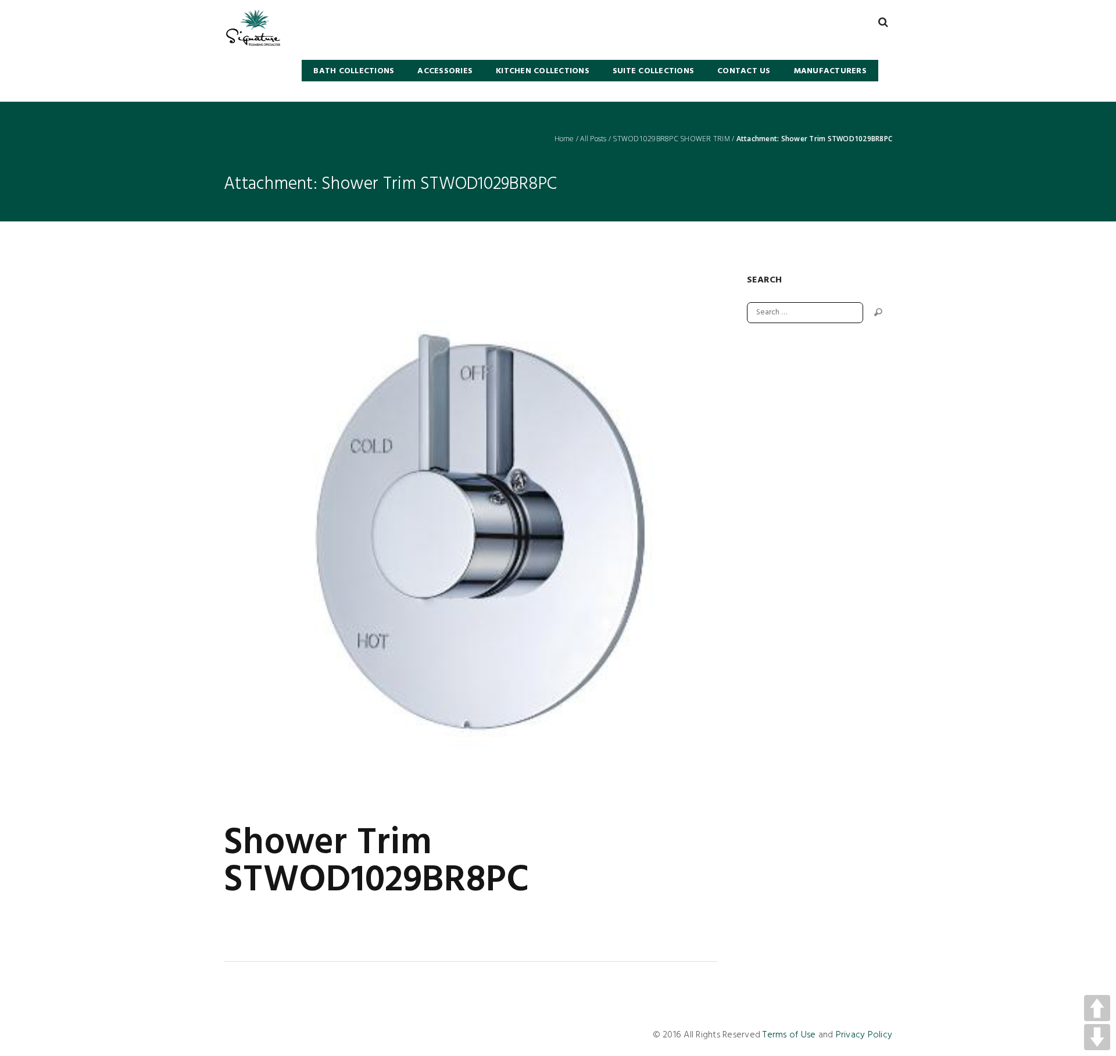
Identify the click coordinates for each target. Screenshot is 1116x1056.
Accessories (445, 71)
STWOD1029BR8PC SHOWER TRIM (671, 138)
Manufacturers (830, 71)
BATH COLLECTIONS (353, 71)
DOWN (1097, 1037)
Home (564, 138)
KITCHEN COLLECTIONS (542, 71)
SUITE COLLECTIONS (653, 71)
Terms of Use (789, 1035)
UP (1097, 1008)
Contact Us (744, 71)
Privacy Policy (864, 1035)
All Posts (593, 138)
